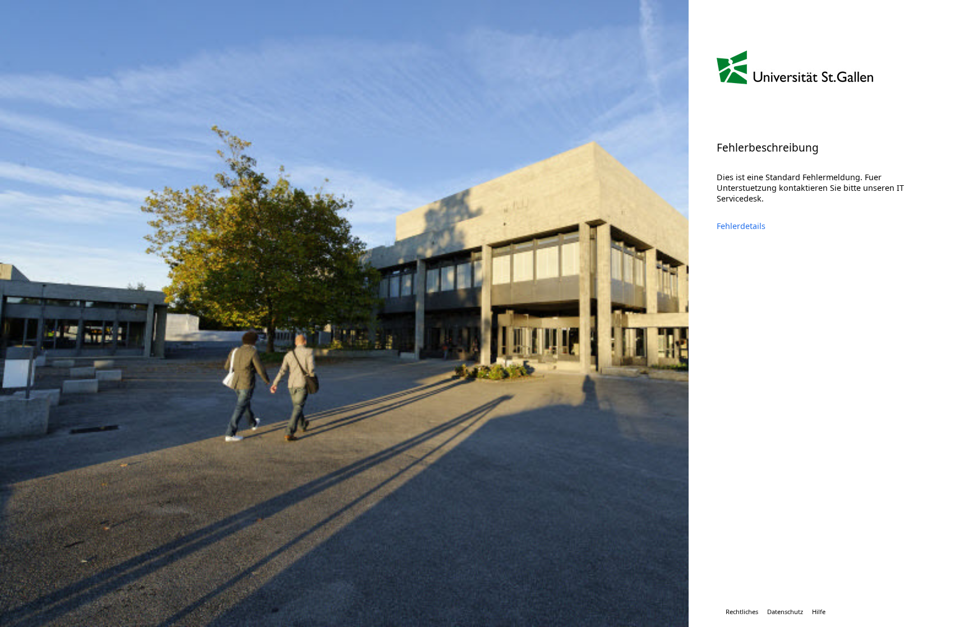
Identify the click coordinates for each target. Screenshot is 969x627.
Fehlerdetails (741, 226)
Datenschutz (785, 611)
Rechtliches (742, 611)
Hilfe (818, 611)
